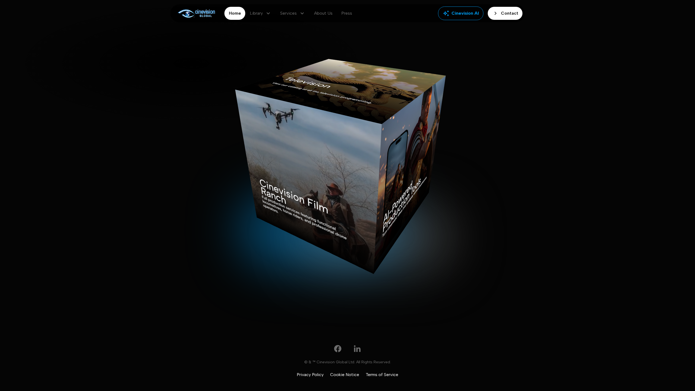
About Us (323, 13)
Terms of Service (382, 374)
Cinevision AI (461, 13)
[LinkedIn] (357, 348)
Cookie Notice (344, 374)
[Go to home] (196, 13)
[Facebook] (337, 348)
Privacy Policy (310, 374)
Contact (505, 13)
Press (346, 13)
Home (235, 13)
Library (260, 13)
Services (292, 13)
